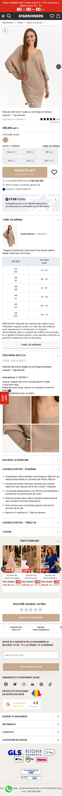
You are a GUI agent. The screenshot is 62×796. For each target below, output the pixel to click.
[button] (4, 398)
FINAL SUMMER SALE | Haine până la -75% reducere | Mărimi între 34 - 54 (31, 4)
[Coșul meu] (58, 16)
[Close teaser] (9, 390)
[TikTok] (50, 684)
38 (49, 152)
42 (30, 160)
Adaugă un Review (31, 617)
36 (30, 152)
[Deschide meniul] (3, 16)
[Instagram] (24, 684)
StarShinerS (8, 22)
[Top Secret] (14, 363)
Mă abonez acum (31, 667)
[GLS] (16, 755)
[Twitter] (15, 684)
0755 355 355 (36, 180)
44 (49, 160)
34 (11, 152)
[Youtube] (32, 685)
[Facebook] (6, 684)
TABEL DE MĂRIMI (31, 344)
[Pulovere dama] (5, 30)
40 (11, 160)
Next (59, 67)
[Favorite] (52, 16)
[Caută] (9, 15)
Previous (3, 569)
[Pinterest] (41, 684)
